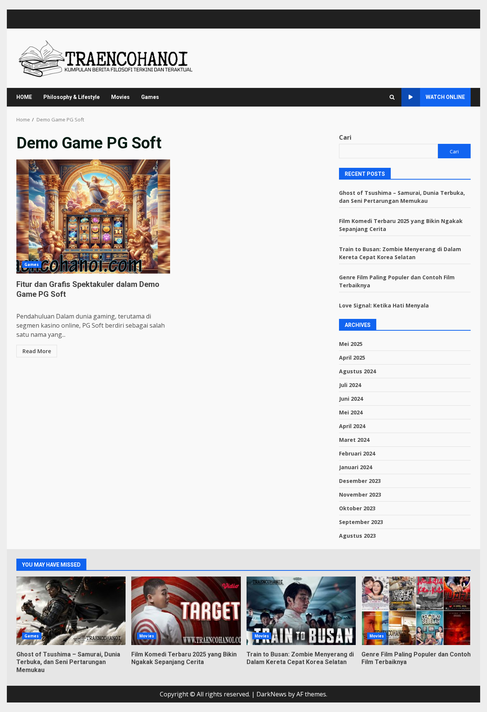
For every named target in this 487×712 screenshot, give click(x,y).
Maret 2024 (354, 439)
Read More (36, 351)
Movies (120, 97)
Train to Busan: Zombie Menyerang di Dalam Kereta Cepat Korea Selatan (301, 611)
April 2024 (352, 426)
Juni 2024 (351, 398)
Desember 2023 (360, 480)
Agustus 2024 (357, 371)
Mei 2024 (351, 412)
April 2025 (352, 357)
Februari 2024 (357, 453)
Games (150, 97)
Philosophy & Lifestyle (71, 97)
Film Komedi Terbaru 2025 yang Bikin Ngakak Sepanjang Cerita (185, 611)
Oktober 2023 (357, 508)
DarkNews (271, 694)
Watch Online (445, 97)
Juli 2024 (350, 385)
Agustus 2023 (357, 535)
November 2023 (360, 494)
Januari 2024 (355, 467)
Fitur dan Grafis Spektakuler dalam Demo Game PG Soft (93, 216)
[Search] (392, 97)
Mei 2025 (351, 343)
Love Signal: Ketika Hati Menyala (384, 305)
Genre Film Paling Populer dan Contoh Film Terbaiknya (416, 611)
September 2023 (361, 522)
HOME (24, 97)
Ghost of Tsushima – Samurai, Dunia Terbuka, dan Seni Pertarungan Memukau (71, 611)
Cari (345, 137)
